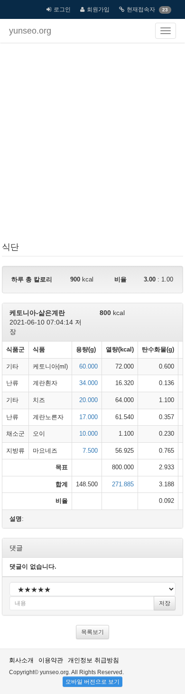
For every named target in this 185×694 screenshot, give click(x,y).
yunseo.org (30, 30)
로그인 (62, 9)
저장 (164, 603)
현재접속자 (141, 9)
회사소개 (21, 660)
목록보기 (92, 632)
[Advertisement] (92, 144)
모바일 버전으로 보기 (92, 681)
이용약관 (50, 660)
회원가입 (98, 9)
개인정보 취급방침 (93, 660)
